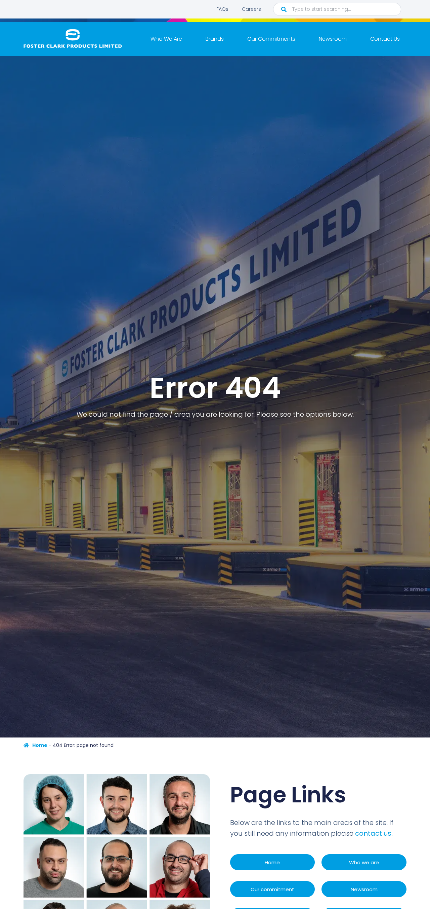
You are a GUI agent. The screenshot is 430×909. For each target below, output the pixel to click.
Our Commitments (271, 39)
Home (39, 745)
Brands (215, 39)
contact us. (374, 833)
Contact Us (385, 39)
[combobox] (337, 9)
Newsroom (333, 39)
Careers (251, 9)
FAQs (222, 9)
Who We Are (166, 39)
